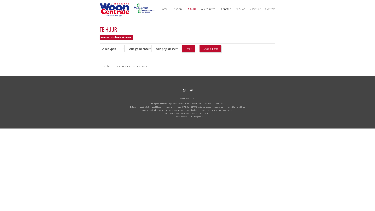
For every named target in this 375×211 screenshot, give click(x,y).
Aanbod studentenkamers (116, 37)
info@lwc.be (198, 117)
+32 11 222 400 (180, 117)
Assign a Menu (187, 98)
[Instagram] (191, 90)
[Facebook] (184, 90)
